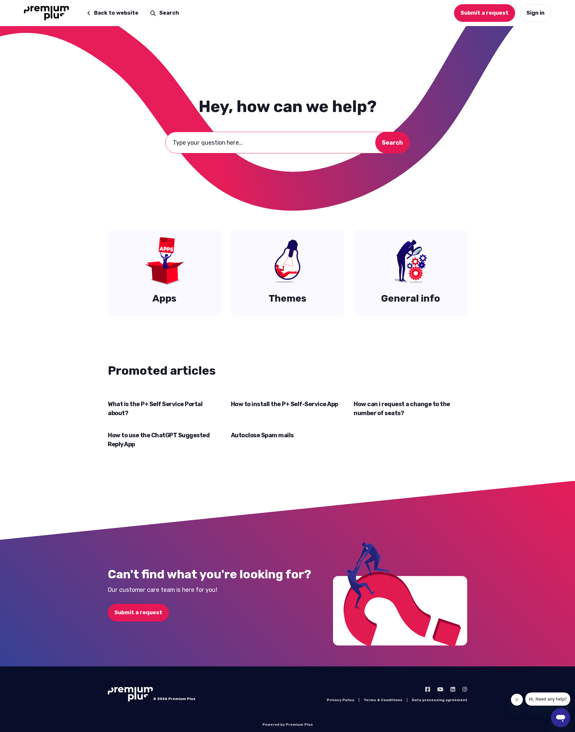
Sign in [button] (535, 13)
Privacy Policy (340, 700)
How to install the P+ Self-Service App (284, 404)
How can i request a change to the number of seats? (402, 408)
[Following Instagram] (464, 690)
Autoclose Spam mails (262, 435)
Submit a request (138, 612)
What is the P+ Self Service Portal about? (155, 408)
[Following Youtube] (440, 690)
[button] (164, 13)
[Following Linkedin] (452, 690)
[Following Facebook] (427, 690)
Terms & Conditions (383, 700)
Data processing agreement (439, 700)
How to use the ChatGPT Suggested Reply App (159, 440)
